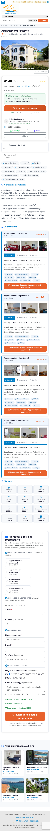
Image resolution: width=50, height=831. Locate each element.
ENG (20, 674)
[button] (25, 147)
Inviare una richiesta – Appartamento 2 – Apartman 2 (26, 348)
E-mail (8, 645)
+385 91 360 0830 (14, 127)
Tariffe (34, 255)
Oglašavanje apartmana (28, 821)
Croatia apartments (26, 825)
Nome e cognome (13, 635)
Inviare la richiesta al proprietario (26, 716)
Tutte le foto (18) (42, 72)
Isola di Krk (14, 25)
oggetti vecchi (7, 825)
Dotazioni (10, 255)
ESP (34, 674)
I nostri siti (16, 825)
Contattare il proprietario (26, 108)
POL (21, 678)
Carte (26, 136)
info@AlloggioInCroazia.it (25, 817)
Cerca (43, 20)
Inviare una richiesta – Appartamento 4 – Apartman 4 (26, 473)
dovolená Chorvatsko (28, 827)
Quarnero (4, 25)
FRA (40, 674)
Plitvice (36, 825)
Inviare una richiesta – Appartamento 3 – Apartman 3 (26, 411)
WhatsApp (16, 131)
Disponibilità (23, 255)
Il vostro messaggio (18, 682)
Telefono (14, 655)
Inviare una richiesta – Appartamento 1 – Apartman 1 (26, 286)
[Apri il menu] (3, 2)
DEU (27, 674)
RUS (7, 678)
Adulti (8, 609)
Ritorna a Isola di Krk (11, 155)
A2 (19, 86)
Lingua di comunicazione (21, 670)
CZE (13, 674)
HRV (14, 678)
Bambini (14, 619)
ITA (7, 674)
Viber (38, 131)
